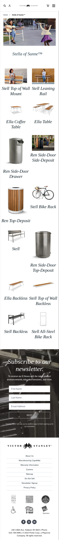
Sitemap (29, 474)
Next (30, 415)
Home (5, 15)
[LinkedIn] (34, 522)
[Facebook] (23, 522)
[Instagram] (29, 522)
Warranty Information (29, 465)
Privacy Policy (30, 487)
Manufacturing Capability (29, 460)
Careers (29, 469)
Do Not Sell (29, 478)
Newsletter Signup (29, 483)
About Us (29, 456)
